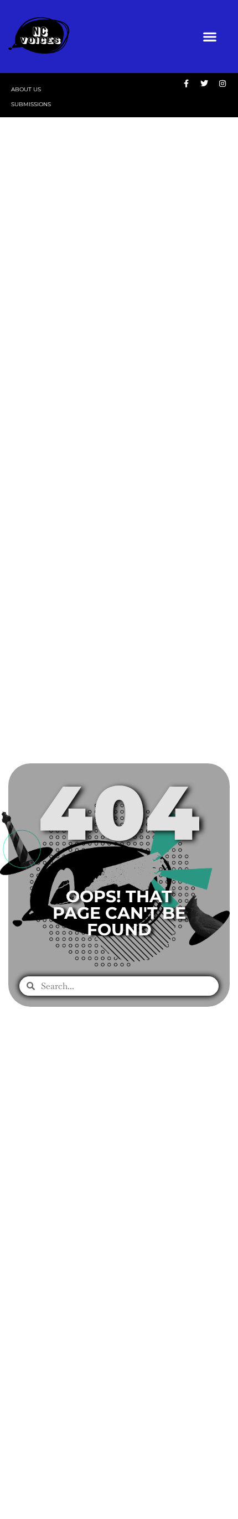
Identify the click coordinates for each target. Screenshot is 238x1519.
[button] (209, 37)
